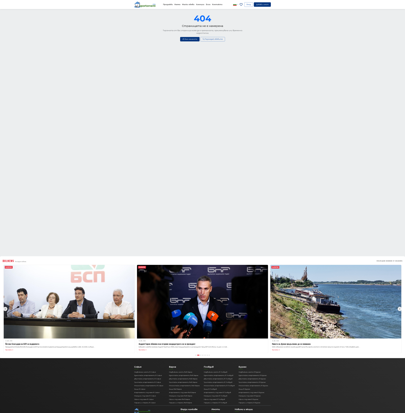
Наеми (177, 4)
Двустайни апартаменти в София (147, 379)
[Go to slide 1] (195, 355)
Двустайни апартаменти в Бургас (252, 379)
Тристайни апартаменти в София (147, 382)
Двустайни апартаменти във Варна (183, 379)
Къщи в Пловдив (210, 389)
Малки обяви (188, 4)
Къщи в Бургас (244, 389)
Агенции (200, 4)
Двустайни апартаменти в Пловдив (218, 379)
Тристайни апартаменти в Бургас (252, 382)
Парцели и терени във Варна (180, 403)
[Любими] (241, 4)
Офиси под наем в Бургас (248, 399)
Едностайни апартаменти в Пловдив (218, 375)
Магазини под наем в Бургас (250, 396)
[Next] (400, 309)
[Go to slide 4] (202, 355)
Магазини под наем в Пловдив (215, 396)
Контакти (217, 4)
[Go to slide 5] (204, 355)
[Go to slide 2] (197, 355)
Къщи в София (139, 389)
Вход (248, 4)
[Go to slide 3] (200, 355)
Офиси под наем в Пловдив (214, 399)
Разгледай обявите (214, 39)
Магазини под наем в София (145, 396)
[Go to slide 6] (205, 355)
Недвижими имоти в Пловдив (215, 372)
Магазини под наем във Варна (180, 396)
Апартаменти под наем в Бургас (251, 392)
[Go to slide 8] (209, 355)
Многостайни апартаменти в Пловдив (219, 385)
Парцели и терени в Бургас (249, 403)
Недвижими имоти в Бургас (250, 372)
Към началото (190, 39)
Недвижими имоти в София (145, 372)
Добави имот (262, 4)
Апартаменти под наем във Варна (182, 392)
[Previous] (5, 309)
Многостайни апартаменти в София (148, 385)
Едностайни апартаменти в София (148, 375)
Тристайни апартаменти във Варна (183, 382)
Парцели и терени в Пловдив (215, 403)
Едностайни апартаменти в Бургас (253, 375)
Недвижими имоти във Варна (180, 372)
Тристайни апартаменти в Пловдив (218, 382)
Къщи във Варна (175, 389)
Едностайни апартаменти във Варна (183, 375)
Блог (208, 4)
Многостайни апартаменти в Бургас (253, 385)
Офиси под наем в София (143, 399)
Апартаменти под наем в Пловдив (217, 392)
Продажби (168, 4)
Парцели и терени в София (144, 403)
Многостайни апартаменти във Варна (184, 385)
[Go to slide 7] (207, 355)
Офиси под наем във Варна (179, 399)
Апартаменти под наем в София (146, 392)
